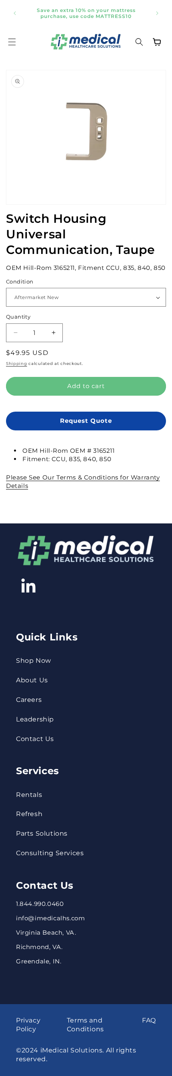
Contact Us (35, 739)
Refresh (29, 814)
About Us (32, 680)
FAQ (149, 1020)
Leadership (35, 719)
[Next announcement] (157, 13)
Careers (29, 699)
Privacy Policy (28, 1025)
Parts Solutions (42, 833)
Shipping (16, 363)
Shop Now (33, 660)
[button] (12, 42)
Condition (20, 281)
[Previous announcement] (15, 13)
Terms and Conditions (85, 1025)
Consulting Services (50, 853)
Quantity (18, 316)
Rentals (29, 795)
